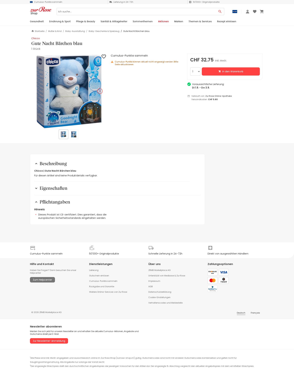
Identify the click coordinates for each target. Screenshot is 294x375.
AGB (150, 286)
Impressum (154, 281)
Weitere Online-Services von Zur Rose (108, 291)
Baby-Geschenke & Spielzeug (104, 31)
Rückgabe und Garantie (101, 286)
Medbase (169, 275)
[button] (69, 91)
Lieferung (94, 270)
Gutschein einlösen (99, 275)
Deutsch (241, 312)
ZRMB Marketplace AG (159, 270)
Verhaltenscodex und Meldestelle (165, 302)
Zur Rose (180, 275)
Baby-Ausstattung (75, 31)
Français (255, 312)
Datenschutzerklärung (159, 291)
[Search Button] (220, 11)
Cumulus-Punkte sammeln (103, 281)
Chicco (35, 38)
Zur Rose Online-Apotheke (218, 96)
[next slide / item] (100, 91)
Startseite (39, 31)
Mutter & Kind (55, 31)
